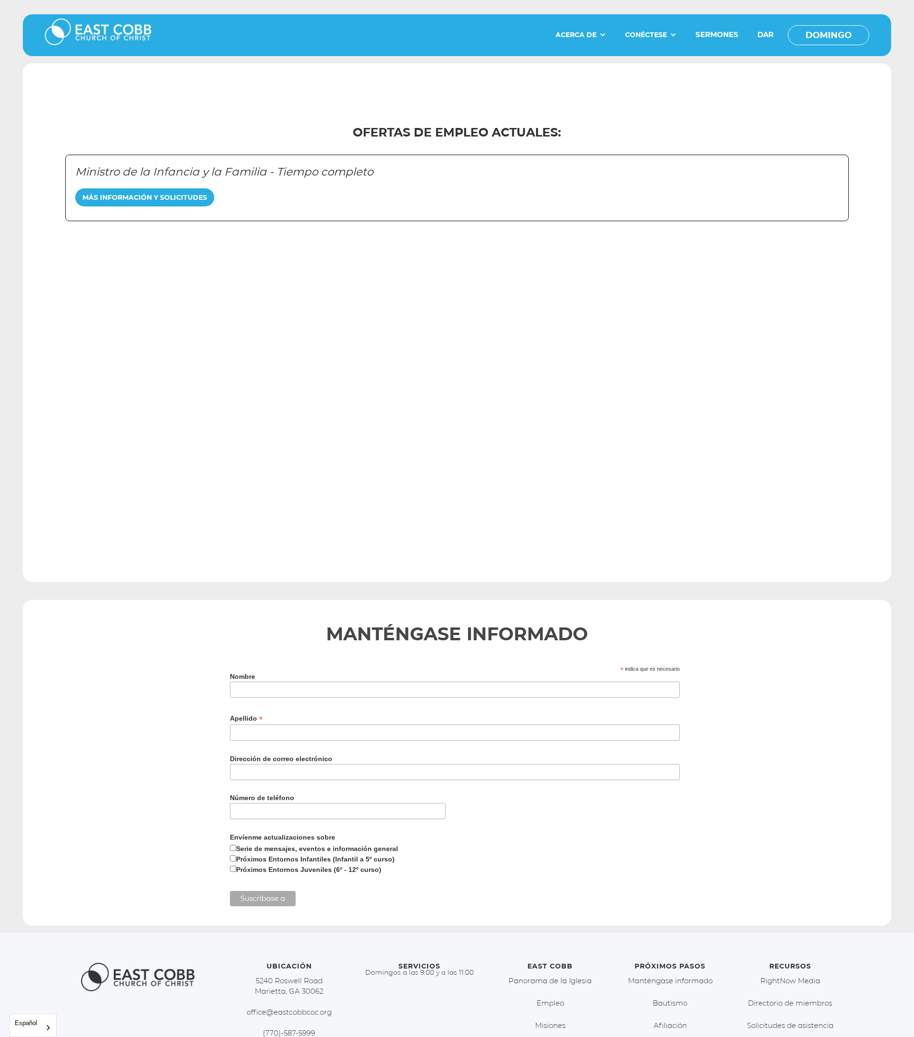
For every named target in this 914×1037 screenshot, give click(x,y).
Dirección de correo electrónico (281, 759)
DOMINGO (828, 35)
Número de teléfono (262, 798)
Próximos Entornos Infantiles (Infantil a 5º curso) (315, 859)
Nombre (242, 676)
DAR (765, 34)
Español (26, 1023)
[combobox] (33, 1025)
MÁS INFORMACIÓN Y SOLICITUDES (144, 197)
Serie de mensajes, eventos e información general (317, 848)
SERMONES (716, 34)
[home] (98, 35)
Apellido (246, 718)
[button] (581, 34)
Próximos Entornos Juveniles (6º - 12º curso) (308, 869)
